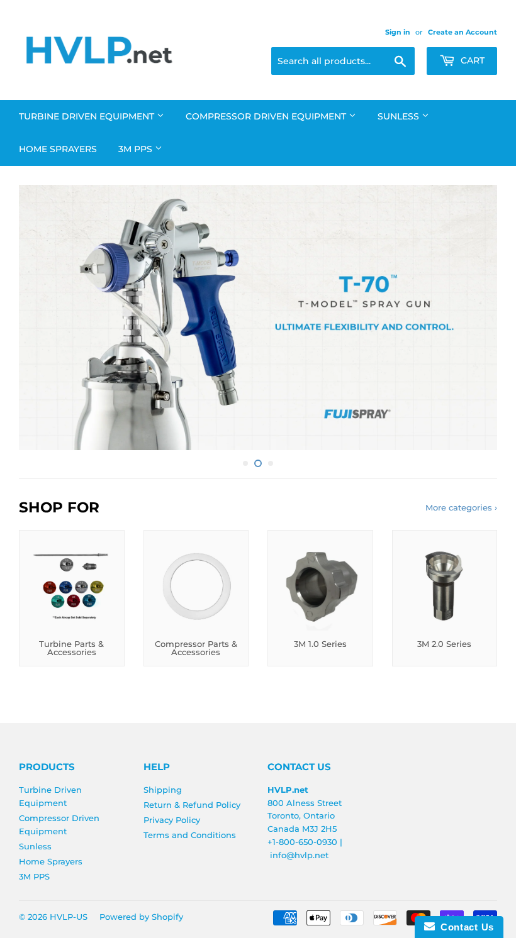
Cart (471, 60)
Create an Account (462, 32)
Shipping (162, 790)
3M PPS (136, 149)
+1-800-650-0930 (302, 842)
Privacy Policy (171, 820)
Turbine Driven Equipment (88, 116)
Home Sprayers (58, 149)
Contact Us (464, 927)
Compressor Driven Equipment (267, 116)
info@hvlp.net (299, 855)
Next (477, 317)
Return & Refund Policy (191, 805)
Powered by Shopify (141, 917)
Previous (39, 317)
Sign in (397, 32)
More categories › (461, 507)
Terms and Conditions (189, 835)
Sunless (400, 116)
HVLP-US (68, 917)
